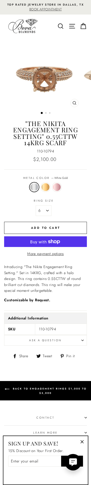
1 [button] (42, 113)
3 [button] (50, 113)
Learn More (45, 433)
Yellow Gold (45, 187)
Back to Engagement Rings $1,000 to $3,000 (49, 391)
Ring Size (44, 201)
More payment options (45, 253)
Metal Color (45, 178)
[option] (45, 7)
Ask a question (45, 340)
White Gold (34, 187)
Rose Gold (56, 187)
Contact (45, 418)
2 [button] (46, 113)
